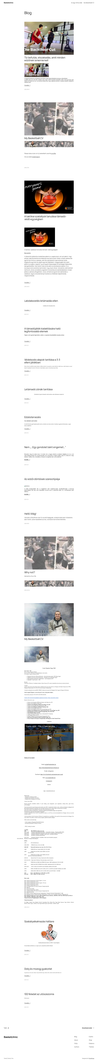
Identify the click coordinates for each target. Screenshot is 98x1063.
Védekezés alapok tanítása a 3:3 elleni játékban (42, 361)
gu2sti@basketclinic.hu (50, 764)
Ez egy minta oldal (76, 3)
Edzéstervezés (32, 417)
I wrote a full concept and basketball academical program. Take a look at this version (41, 697)
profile (54, 153)
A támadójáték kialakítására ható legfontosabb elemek (42, 330)
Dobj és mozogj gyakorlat (38, 968)
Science (49, 784)
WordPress (91, 1058)
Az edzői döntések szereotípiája (42, 479)
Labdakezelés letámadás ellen (41, 300)
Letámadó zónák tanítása (38, 389)
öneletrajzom (36, 157)
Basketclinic (8, 3)
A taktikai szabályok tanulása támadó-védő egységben (45, 218)
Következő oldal (88, 1028)
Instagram (49, 781)
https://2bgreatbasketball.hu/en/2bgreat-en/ (49, 767)
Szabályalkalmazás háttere (39, 921)
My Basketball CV (89, 3)
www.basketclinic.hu (50, 777)
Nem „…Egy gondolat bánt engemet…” (45, 447)
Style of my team (29, 758)
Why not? (29, 572)
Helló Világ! (30, 513)
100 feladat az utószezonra (39, 994)
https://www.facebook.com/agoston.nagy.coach (51, 774)
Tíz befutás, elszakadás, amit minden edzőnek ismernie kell (44, 59)
